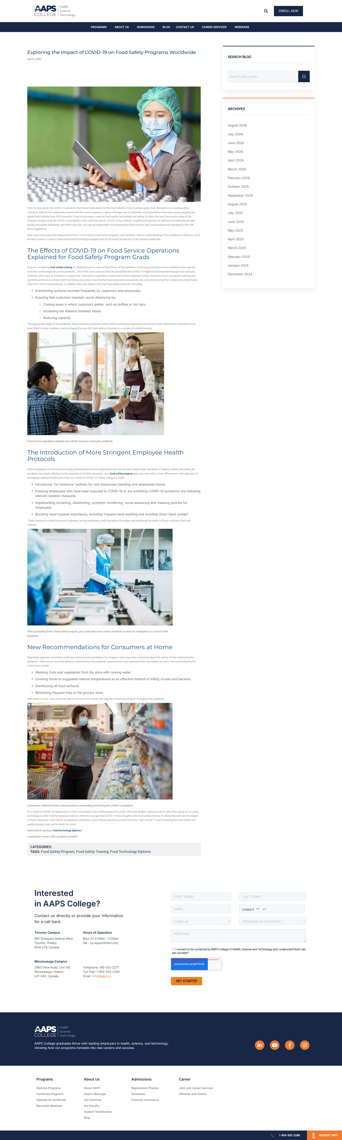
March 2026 (237, 169)
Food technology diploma (130, 852)
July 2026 (235, 134)
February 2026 (239, 178)
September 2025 (240, 195)
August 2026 (237, 125)
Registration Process (145, 1088)
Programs (99, 27)
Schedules (138, 1094)
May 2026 (235, 152)
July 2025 (235, 213)
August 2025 (237, 204)
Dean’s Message (95, 1094)
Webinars (242, 27)
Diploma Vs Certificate (51, 1099)
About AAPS (92, 1088)
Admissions (146, 27)
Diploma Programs (48, 1088)
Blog (166, 27)
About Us (122, 27)
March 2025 (237, 248)
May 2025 (235, 230)
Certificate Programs (50, 1094)
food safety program (57, 852)
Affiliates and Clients (193, 1094)
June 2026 (236, 143)
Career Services (214, 27)
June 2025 (236, 222)
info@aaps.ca (101, 976)
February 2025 (239, 257)
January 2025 (238, 265)
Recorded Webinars (49, 1105)
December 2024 (240, 274)
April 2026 (236, 160)
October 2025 (238, 187)
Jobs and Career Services (196, 1088)
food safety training (92, 852)
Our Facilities (93, 1099)
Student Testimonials (98, 1111)
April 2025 (236, 239)
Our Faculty (91, 1105)
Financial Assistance (145, 1099)
